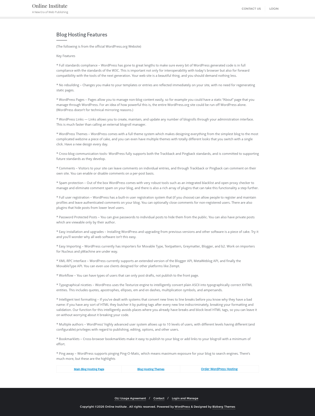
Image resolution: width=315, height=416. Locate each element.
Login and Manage (185, 398)
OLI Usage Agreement (130, 398)
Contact (158, 398)
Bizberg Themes (223, 406)
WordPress (182, 406)
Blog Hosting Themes (150, 369)
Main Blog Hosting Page (89, 369)
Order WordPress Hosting (219, 369)
